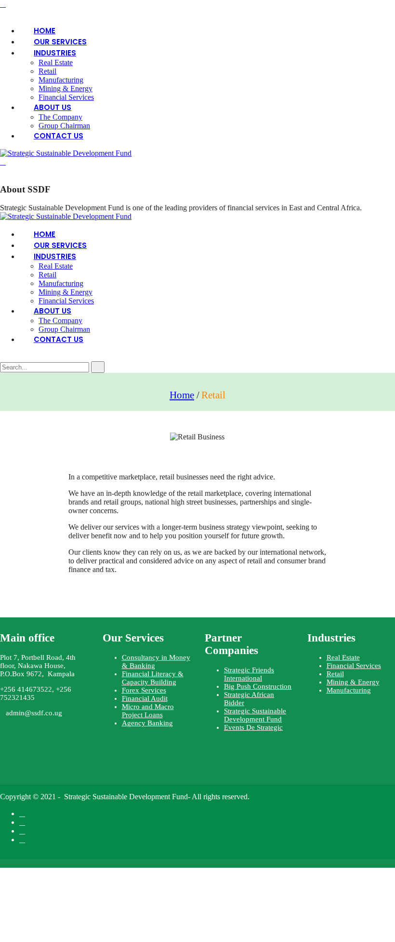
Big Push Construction (257, 686)
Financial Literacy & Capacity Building (153, 678)
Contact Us (58, 136)
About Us (52, 107)
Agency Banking (147, 723)
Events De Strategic (253, 727)
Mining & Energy (65, 88)
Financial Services (354, 665)
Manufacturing (61, 80)
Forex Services (144, 690)
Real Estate (343, 657)
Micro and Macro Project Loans (148, 711)
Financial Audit (145, 698)
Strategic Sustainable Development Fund (255, 715)
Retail (47, 71)
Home (182, 395)
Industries (55, 53)
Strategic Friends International (249, 674)
